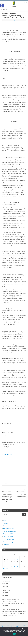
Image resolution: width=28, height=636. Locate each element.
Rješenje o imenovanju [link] (7, 454)
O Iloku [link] (17, 626)
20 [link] (11, 564)
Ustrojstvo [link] (24, 625)
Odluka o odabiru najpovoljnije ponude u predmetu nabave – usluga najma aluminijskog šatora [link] (21, 493)
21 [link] (14, 564)
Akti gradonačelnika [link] (8, 534)
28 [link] (14, 566)
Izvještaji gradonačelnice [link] (9, 536)
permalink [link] (10, 484)
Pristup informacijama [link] (5, 626)
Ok (14, 633)
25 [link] (4, 566)
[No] (26, 631)
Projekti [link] (5, 526)
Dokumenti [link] (6, 544)
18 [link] (4, 564)
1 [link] (17, 557)
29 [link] (17, 566)
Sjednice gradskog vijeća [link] (9, 542)
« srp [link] (4, 568)
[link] (2, 5)
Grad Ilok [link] (5, 20)
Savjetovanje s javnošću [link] (9, 528)
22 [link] (17, 564)
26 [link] (7, 566)
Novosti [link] (18, 20)
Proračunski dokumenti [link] (9, 531)
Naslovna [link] (3, 625)
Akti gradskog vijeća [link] (8, 539)
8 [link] (17, 559)
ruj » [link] (7, 568)
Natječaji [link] (15, 20)
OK (23, 514)
